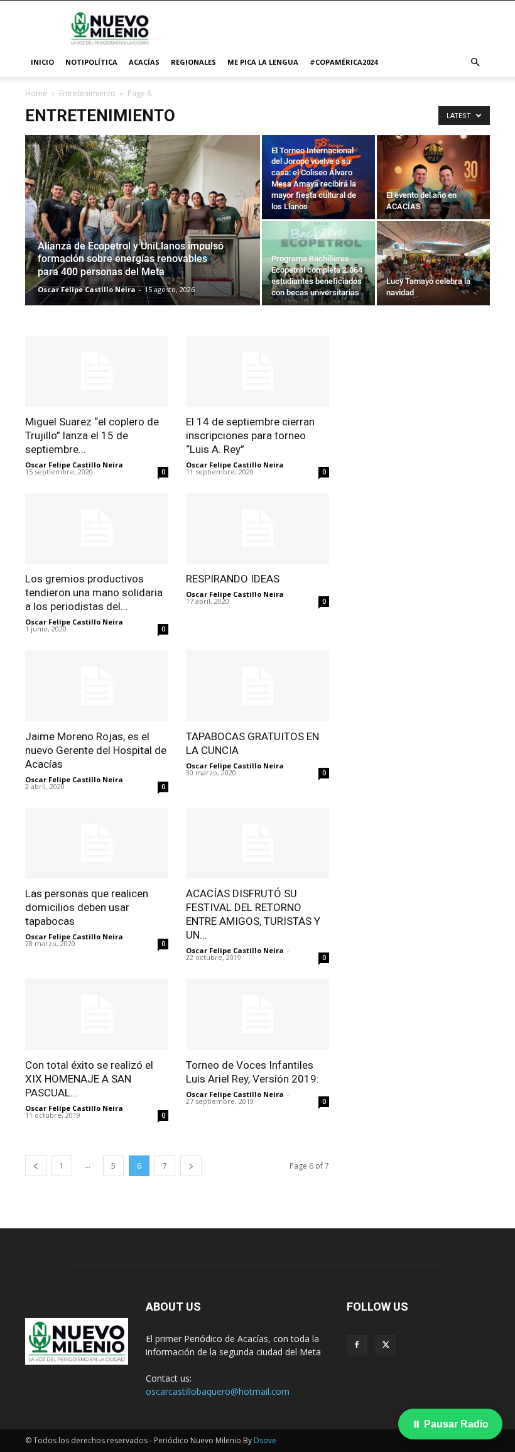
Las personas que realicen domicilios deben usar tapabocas (86, 907)
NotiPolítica (91, 62)
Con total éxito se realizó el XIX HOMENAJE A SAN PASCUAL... (89, 1079)
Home (36, 93)
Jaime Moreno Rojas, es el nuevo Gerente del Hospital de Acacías (95, 750)
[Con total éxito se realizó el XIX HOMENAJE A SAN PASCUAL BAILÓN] (96, 1014)
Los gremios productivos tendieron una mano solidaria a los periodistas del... (94, 592)
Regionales (193, 62)
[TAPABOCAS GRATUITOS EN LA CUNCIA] (257, 685)
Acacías (144, 62)
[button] (475, 62)
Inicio (42, 62)
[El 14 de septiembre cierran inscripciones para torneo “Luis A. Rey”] (257, 371)
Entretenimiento (87, 93)
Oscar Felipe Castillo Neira (87, 289)
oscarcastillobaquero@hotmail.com (218, 1391)
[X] (386, 1345)
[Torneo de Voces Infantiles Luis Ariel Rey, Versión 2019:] (257, 1014)
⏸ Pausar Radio (450, 1424)
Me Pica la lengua (262, 62)
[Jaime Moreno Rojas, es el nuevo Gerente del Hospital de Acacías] (96, 685)
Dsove (265, 1440)
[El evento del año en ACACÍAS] (433, 177)
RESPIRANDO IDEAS (232, 578)
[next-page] (191, 1165)
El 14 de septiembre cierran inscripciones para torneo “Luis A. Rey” (250, 435)
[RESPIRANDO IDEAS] (257, 528)
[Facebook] (357, 1345)
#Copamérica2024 (343, 62)
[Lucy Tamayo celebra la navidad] (433, 263)
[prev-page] (35, 1165)
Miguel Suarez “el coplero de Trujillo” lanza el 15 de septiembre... (92, 435)
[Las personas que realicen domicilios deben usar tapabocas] (96, 843)
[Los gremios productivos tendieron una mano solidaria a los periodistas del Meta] (96, 528)
